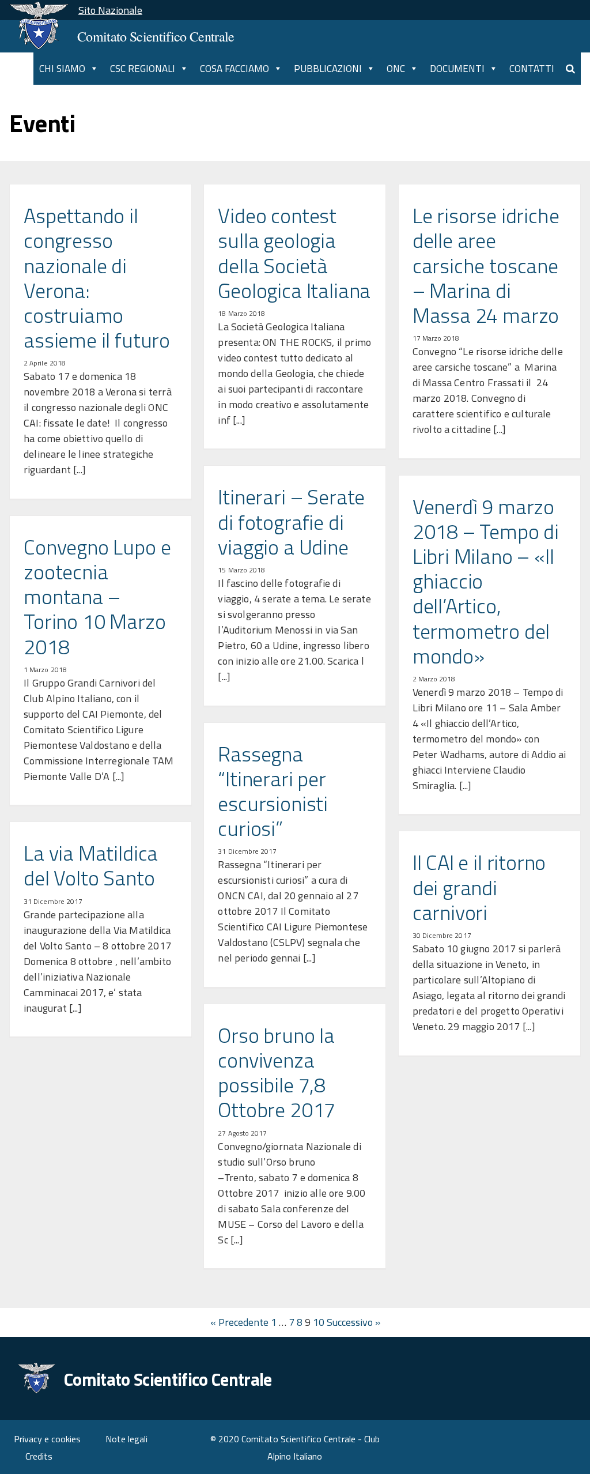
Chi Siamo (62, 68)
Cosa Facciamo (234, 68)
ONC (396, 68)
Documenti (457, 68)
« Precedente (239, 1322)
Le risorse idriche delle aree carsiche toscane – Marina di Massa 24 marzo (486, 265)
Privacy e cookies (47, 1439)
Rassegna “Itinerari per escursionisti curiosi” (273, 791)
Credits (38, 1456)
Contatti (531, 68)
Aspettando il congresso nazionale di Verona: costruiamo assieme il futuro (97, 277)
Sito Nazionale (110, 10)
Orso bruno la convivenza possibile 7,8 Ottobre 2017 (276, 1072)
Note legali (126, 1439)
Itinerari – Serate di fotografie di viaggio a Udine (291, 521)
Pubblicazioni (328, 68)
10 (318, 1322)
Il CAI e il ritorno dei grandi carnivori (479, 887)
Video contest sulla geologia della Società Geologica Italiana (294, 253)
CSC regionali (142, 68)
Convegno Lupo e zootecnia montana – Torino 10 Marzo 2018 (97, 596)
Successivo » (353, 1322)
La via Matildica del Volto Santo (91, 865)
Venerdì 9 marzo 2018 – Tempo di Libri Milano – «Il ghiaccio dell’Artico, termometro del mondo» (486, 581)
